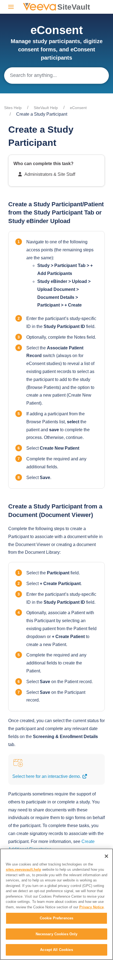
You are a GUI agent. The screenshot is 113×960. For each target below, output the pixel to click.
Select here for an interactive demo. (47, 776)
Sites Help (13, 107)
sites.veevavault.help (23, 869)
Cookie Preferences (56, 918)
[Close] (106, 856)
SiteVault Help (46, 107)
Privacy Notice (91, 907)
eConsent (78, 107)
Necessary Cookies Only (57, 934)
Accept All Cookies (56, 950)
